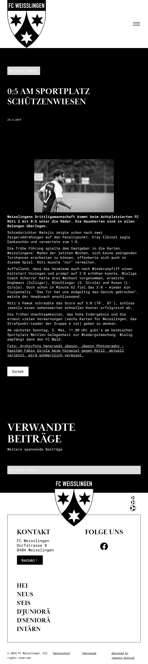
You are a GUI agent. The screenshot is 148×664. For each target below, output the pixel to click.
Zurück (18, 371)
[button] (136, 24)
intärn (29, 629)
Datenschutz (61, 653)
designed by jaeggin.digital (123, 655)
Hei (22, 586)
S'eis (23, 603)
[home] (26, 24)
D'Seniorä (33, 620)
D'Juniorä (33, 612)
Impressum (89, 653)
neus (25, 594)
